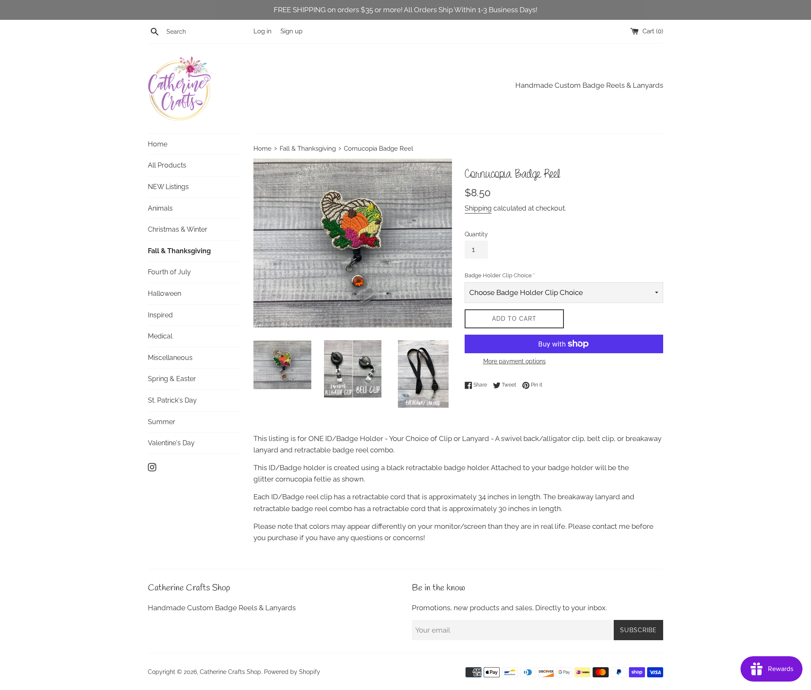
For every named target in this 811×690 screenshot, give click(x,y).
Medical (160, 336)
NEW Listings (168, 187)
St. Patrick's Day (172, 400)
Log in (262, 31)
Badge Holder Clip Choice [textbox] (500, 275)
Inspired (160, 315)
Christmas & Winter (177, 229)
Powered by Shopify (292, 671)
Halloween (164, 294)
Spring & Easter (172, 379)
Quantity (476, 234)
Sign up (291, 31)
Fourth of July (169, 272)
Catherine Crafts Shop (230, 671)
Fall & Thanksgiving (179, 251)
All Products (167, 165)
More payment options (514, 361)
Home (157, 144)
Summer (161, 422)
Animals (160, 208)
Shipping (478, 208)
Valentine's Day (171, 443)
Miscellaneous (170, 358)
